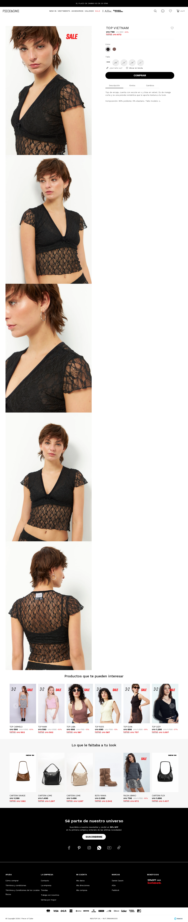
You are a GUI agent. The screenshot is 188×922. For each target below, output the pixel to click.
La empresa (46, 885)
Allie (114, 885)
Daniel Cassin (117, 881)
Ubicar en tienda (136, 68)
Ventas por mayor (48, 900)
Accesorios (77, 11)
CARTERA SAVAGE (17, 795)
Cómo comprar (12, 881)
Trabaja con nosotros (50, 895)
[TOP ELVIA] (136, 703)
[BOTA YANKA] (108, 772)
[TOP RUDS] (108, 703)
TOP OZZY (156, 726)
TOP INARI (42, 726)
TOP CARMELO (16, 726)
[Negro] (108, 49)
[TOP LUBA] (80, 703)
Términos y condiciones (16, 885)
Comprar (140, 75)
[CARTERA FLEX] (165, 772)
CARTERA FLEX (158, 795)
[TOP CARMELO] (23, 703)
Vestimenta (64, 11)
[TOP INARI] (51, 703)
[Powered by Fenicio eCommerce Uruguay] (178, 919)
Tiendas (44, 890)
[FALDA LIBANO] (136, 772)
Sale (97, 11)
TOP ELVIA (127, 726)
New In (52, 11)
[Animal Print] (114, 49)
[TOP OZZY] (165, 703)
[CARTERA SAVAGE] (23, 772)
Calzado (89, 11)
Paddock (115, 890)
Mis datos (80, 881)
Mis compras (81, 890)
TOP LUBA (71, 726)
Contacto (45, 881)
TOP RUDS (99, 726)
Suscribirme (94, 836)
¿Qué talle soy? (116, 68)
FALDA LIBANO (129, 795)
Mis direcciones (83, 885)
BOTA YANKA (100, 795)
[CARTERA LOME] (51, 772)
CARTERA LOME (45, 795)
